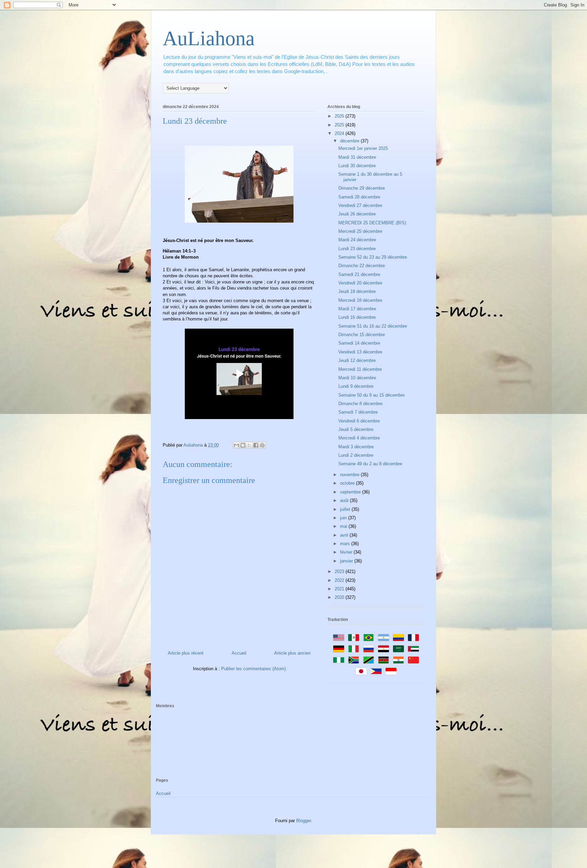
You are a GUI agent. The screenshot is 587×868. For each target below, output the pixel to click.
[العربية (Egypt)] (383, 649)
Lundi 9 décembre (355, 386)
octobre (348, 483)
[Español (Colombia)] (398, 637)
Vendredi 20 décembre (360, 282)
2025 (340, 124)
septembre (351, 491)
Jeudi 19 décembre (357, 291)
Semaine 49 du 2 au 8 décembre (370, 463)
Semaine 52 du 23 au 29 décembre (372, 257)
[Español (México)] (353, 637)
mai (344, 526)
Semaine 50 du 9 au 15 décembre (371, 395)
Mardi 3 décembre (356, 446)
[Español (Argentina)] (383, 637)
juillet (346, 509)
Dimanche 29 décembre (361, 188)
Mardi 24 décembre (357, 239)
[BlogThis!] (242, 445)
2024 (340, 133)
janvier (347, 560)
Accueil (239, 653)
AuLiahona (209, 38)
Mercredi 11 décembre (360, 369)
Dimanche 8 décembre (360, 403)
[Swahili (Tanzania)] (368, 660)
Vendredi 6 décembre (359, 420)
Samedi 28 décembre (359, 196)
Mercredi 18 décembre (360, 300)
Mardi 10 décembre (357, 377)
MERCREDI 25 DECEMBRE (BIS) (372, 222)
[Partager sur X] (249, 445)
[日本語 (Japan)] (361, 671)
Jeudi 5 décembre (355, 429)
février (347, 552)
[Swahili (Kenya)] (383, 660)
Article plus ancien (292, 653)
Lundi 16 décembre (357, 317)
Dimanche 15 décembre (361, 334)
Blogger (303, 820)
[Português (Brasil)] (368, 637)
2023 (340, 571)
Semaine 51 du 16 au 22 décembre (372, 326)
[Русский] (368, 649)
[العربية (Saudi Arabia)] (398, 649)
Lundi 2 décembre (355, 455)
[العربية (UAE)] (413, 649)
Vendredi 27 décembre (360, 205)
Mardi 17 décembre (357, 308)
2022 (340, 580)
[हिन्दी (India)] (398, 660)
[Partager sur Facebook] (255, 445)
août (345, 500)
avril (345, 535)
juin (344, 517)
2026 (340, 116)
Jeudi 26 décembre (357, 213)
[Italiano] (353, 649)
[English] (338, 637)
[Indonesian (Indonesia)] (391, 671)
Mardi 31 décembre (357, 157)
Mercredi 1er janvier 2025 (363, 148)
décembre (350, 140)
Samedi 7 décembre (358, 412)
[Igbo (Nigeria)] (338, 660)
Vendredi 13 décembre (360, 351)
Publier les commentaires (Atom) (253, 668)
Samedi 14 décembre (359, 343)
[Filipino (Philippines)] (376, 671)
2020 (340, 597)
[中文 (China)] (413, 660)
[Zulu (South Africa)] (353, 660)
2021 (340, 588)
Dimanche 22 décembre (361, 265)
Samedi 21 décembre (359, 274)
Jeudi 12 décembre (357, 360)
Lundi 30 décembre (357, 165)
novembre (350, 474)
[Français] (413, 637)
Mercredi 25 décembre (360, 231)
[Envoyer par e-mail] (236, 445)
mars (345, 543)
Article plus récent (185, 653)
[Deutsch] (338, 649)
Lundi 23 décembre (357, 248)
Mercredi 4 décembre (359, 437)
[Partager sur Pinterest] (262, 445)
